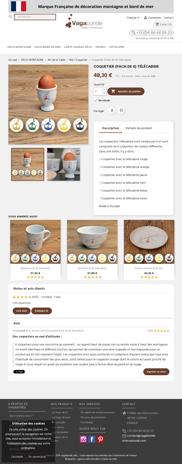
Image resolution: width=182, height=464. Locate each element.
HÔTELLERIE (116, 47)
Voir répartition (22, 303)
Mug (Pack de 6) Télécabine (35, 268)
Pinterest (121, 110)
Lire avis (21, 311)
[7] (94, 277)
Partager (112, 110)
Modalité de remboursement (98, 412)
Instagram (83, 439)
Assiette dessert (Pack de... (149, 268)
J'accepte (17, 456)
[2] (31, 277)
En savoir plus (37, 456)
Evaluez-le (41, 311)
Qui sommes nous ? (21, 416)
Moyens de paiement (93, 417)
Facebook (91, 439)
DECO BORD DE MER (47, 47)
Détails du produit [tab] (139, 128)
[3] (35, 277)
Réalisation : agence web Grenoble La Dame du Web (91, 459)
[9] (98, 277)
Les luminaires (60, 432)
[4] (39, 277)
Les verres (58, 427)
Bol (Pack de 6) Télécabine (92, 268)
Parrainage (87, 422)
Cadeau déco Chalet (59, 439)
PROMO (101, 47)
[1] (28, 277)
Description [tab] (110, 128)
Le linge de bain (61, 417)
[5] (42, 277)
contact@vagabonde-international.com (139, 438)
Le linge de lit (60, 412)
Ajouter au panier (126, 91)
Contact (169, 18)
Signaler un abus (156, 372)
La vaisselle (58, 422)
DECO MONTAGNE (19, 47)
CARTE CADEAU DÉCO (78, 47)
